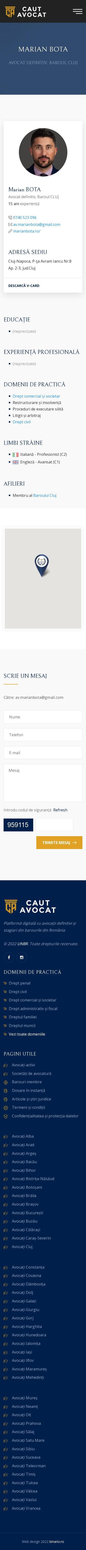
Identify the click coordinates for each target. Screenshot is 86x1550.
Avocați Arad (23, 1144)
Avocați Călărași (26, 1229)
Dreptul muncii (22, 1025)
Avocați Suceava (26, 1457)
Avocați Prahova (26, 1423)
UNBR (22, 943)
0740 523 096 (25, 217)
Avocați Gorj (22, 1318)
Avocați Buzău (24, 1221)
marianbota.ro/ (26, 231)
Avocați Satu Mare (28, 1440)
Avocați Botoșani (27, 1187)
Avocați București (27, 1212)
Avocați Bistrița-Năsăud (33, 1178)
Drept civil (22, 422)
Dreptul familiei (23, 1017)
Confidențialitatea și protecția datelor (45, 1116)
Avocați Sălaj (23, 1431)
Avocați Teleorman (29, 1465)
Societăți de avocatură (31, 1073)
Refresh (60, 810)
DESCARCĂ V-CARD (23, 285)
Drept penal (19, 983)
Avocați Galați (24, 1301)
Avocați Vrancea (26, 1508)
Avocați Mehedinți (28, 1377)
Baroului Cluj (44, 495)
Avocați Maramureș (29, 1369)
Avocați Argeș (24, 1153)
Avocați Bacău (24, 1161)
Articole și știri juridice (31, 1099)
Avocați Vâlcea (24, 1491)
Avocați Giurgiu (25, 1309)
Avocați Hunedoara (29, 1334)
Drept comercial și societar (36, 396)
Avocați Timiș (24, 1474)
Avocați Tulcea (25, 1482)
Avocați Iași (22, 1352)
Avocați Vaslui (24, 1499)
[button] (43, 566)
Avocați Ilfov (23, 1360)
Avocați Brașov (25, 1204)
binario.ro (56, 1541)
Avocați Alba (23, 1136)
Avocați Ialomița (26, 1343)
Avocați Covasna (26, 1275)
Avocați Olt (21, 1414)
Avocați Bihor (24, 1170)
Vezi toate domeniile (27, 1034)
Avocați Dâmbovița (28, 1284)
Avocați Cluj (22, 1246)
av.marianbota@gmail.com (36, 224)
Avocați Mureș (25, 1397)
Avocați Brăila (24, 1195)
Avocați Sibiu (23, 1449)
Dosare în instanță (28, 1090)
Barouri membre (27, 1081)
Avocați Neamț (25, 1406)
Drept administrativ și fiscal (33, 1008)
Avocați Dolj (22, 1292)
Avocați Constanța (28, 1267)
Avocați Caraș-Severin (31, 1238)
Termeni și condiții (28, 1107)
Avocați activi (23, 1065)
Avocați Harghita (27, 1326)
